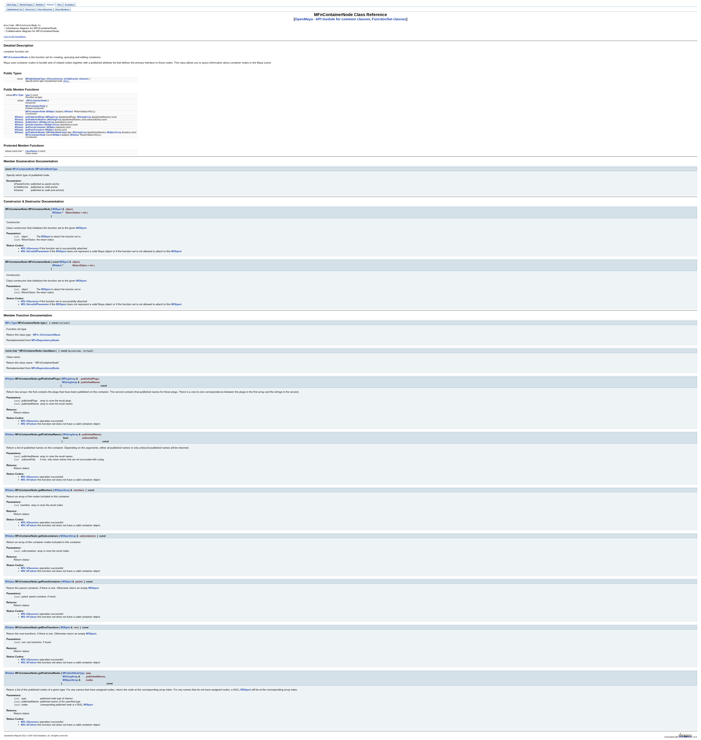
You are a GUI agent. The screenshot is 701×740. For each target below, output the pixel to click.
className (31, 151)
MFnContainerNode (16, 57)
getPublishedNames (35, 119)
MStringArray (84, 117)
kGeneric (84, 79)
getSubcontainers (34, 125)
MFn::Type (18, 95)
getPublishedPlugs (35, 117)
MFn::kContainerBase (46, 334)
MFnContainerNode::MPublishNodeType (35, 169)
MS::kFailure (29, 423)
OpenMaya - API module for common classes (332, 19)
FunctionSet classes (389, 19)
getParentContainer (35, 127)
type (27, 95)
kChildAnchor (71, 79)
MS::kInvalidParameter (35, 251)
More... (66, 81)
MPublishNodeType (35, 79)
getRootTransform (34, 130)
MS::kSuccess (30, 248)
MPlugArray (52, 117)
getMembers (32, 122)
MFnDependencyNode (45, 340)
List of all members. (15, 36)
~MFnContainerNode (36, 101)
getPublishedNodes (35, 132)
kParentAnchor (55, 79)
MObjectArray (47, 122)
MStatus (68, 111)
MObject (51, 111)
